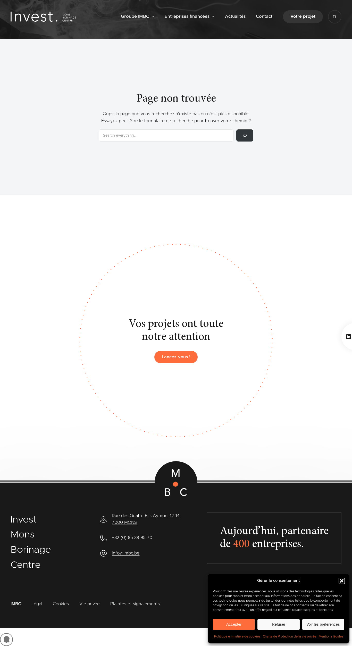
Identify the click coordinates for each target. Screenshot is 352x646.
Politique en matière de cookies (237, 636)
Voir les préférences (323, 624)
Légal (36, 604)
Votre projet (302, 16)
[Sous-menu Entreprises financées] (213, 16)
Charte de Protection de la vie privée (289, 636)
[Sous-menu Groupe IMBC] (153, 16)
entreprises (267, 544)
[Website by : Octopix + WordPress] (6, 639)
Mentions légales (331, 636)
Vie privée (89, 604)
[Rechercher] (244, 135)
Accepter (233, 624)
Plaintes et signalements (135, 604)
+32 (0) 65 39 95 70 (132, 538)
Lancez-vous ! (176, 357)
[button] (341, 580)
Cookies (61, 604)
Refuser (278, 624)
